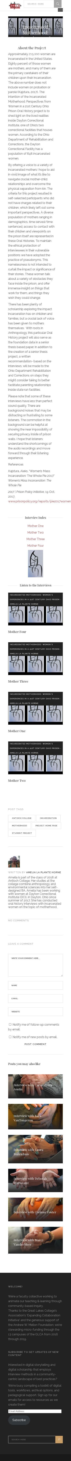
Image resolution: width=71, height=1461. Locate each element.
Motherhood (19, 826)
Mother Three (35, 539)
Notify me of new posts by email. (35, 1037)
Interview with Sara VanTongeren (27, 1118)
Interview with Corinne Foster (35, 1212)
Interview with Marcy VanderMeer (29, 1242)
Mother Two (35, 532)
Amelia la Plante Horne (43, 872)
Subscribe (19, 1420)
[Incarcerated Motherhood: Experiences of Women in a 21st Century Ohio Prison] (17, 861)
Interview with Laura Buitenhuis (28, 1152)
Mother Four (35, 545)
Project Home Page (46, 826)
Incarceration (48, 818)
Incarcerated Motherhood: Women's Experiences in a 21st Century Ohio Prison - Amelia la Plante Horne (35, 599)
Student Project (22, 833)
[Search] (58, 4)
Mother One (35, 526)
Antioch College (21, 818)
